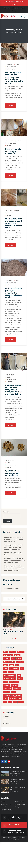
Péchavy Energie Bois (9, 695)
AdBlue (5, 651)
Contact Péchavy (19, 801)
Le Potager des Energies (9, 675)
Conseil (15, 69)
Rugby (5, 698)
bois (11, 655)
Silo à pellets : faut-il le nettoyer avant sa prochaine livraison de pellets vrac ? (13, 223)
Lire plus (10, 105)
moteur (5, 681)
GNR (17, 665)
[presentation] (4, 638)
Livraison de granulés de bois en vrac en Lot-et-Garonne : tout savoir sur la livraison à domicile (14, 568)
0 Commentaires (11, 66)
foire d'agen (20, 661)
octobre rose (14, 685)
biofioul (6, 655)
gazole (11, 665)
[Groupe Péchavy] (8, 16)
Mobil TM (20, 678)
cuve (13, 658)
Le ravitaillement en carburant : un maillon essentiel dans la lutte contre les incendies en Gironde (14, 560)
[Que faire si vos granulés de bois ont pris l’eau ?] (14, 447)
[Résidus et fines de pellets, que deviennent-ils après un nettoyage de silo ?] (14, 267)
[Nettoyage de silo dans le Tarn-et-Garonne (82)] (14, 127)
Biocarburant (20, 651)
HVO (5, 671)
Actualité (9, 69)
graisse (5, 668)
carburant (17, 655)
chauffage (6, 658)
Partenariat (7, 723)
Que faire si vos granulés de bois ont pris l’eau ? (12, 473)
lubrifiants (6, 678)
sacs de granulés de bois (15, 698)
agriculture (12, 651)
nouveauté (6, 685)
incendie (11, 671)
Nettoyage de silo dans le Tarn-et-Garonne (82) (13, 151)
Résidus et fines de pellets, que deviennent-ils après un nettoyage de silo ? (13, 292)
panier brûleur (17, 688)
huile (22, 668)
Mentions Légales (7, 809)
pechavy (13, 692)
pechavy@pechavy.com (15, 817)
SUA (5, 702)
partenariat (6, 692)
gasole (5, 665)
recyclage (18, 695)
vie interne (21, 702)
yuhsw (17, 64)
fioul (13, 661)
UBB (10, 702)
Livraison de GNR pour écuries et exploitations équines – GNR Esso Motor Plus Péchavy (13, 539)
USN (15, 702)
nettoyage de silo (14, 681)
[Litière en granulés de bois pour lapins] (14, 620)
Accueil (8, 32)
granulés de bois (14, 668)
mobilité (13, 678)
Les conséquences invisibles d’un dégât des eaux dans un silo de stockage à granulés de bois (14, 78)
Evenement (18, 658)
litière (19, 675)
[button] (12, 638)
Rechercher (6, 512)
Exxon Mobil (7, 661)
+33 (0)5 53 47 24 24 (13, 825)
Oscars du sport (7, 688)
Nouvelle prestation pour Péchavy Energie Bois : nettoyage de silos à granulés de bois (14, 389)
